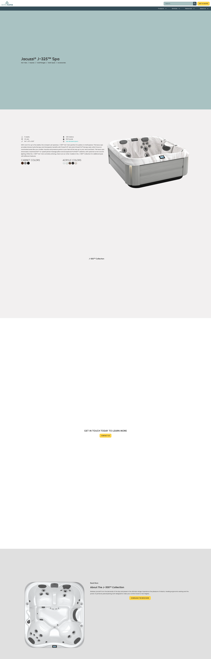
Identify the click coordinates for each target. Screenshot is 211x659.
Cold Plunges (41, 63)
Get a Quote (203, 3)
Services (174, 8)
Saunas (31, 63)
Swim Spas (51, 63)
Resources (188, 8)
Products (161, 8)
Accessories (62, 63)
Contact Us (105, 435)
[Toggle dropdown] (166, 9)
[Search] (194, 3)
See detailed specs (72, 141)
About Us (203, 8)
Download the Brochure (140, 598)
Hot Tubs (24, 63)
